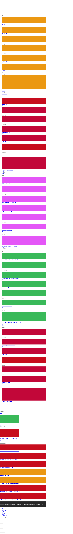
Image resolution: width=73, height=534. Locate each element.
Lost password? (2, 524)
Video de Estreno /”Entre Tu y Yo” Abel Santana (7, 183)
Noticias (2, 105)
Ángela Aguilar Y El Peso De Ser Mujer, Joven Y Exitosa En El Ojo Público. (10, 259)
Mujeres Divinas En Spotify (5, 61)
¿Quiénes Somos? (5, 515)
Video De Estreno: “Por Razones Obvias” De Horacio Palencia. (9, 202)
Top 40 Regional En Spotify (5, 24)
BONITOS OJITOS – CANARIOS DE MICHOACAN (9, 246)
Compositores (4, 94)
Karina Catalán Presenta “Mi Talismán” (5, 475)
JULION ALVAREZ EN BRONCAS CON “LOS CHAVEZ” (8, 438)
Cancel (1, 530)
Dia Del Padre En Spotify (5, 42)
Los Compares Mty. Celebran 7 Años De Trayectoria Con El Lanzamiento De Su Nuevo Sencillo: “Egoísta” (12, 499)
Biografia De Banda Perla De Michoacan (6, 373)
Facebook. (41, 504)
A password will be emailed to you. (5, 529)
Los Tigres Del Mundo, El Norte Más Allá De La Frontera (6, 467)
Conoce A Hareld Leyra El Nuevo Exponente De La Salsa (8, 345)
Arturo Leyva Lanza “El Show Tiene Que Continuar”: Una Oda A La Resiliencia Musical (10, 491)
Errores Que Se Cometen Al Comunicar (6, 287)
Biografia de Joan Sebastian (7, 401)
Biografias (3, 114)
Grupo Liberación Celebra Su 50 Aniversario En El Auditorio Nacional (8, 459)
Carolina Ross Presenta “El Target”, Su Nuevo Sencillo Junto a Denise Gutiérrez (9, 451)
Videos (3, 173)
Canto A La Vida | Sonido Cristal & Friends (7, 211)
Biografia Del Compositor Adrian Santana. (7, 113)
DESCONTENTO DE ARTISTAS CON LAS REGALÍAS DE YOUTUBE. (12, 322)
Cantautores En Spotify (4, 33)
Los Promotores (3, 91)
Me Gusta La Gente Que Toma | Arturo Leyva (7, 230)
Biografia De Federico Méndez (7, 170)
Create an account (2, 525)
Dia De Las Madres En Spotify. (5, 70)
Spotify (3, 13)
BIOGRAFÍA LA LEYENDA (4, 354)
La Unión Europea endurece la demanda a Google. (8, 423)
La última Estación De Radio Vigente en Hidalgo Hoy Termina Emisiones (10, 278)
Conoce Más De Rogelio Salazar (5, 104)
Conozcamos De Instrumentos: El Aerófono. (7, 306)
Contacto (3, 404)
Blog (2, 249)
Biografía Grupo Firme (4, 363)
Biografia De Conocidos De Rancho (6, 382)
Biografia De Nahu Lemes (5, 141)
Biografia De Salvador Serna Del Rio (6, 132)
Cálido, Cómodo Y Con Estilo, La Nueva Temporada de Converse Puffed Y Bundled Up (10, 483)
